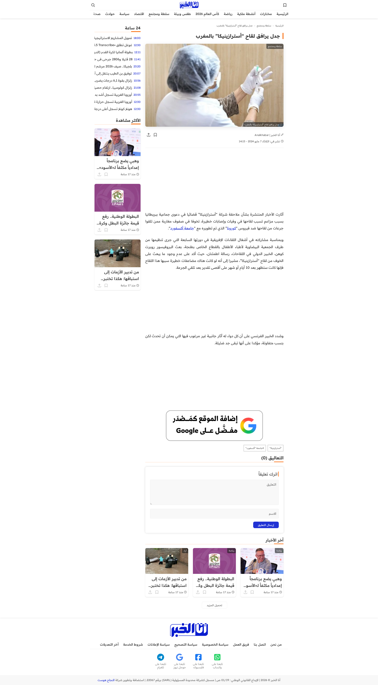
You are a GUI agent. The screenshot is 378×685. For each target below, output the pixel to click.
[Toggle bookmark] (155, 134)
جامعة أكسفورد (182, 228)
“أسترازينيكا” (276, 448)
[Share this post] (148, 134)
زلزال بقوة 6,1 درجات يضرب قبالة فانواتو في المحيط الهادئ (113, 80)
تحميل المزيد (214, 605)
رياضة (228, 14)
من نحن (276, 644)
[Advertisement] (214, 181)
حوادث (110, 14)
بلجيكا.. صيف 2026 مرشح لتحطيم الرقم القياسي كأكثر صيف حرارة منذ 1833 (113, 66)
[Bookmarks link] (285, 5)
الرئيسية (282, 14)
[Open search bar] (93, 5)
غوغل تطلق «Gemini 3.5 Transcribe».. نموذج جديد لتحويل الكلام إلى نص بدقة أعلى (113, 45)
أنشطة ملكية (246, 14)
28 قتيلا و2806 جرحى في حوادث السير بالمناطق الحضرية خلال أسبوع (113, 59)
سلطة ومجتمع (159, 14)
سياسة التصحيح (185, 644)
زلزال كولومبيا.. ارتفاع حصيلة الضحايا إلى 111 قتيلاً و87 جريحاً (113, 87)
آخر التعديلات (109, 644)
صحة (97, 14)
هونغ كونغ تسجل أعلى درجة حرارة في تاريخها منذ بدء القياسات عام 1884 (113, 109)
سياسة (124, 14)
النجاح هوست (106, 680)
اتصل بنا (260, 644)
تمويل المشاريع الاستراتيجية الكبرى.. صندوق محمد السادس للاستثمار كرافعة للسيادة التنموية (113, 38)
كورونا (231, 228)
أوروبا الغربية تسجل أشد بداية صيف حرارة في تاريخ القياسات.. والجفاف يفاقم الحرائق (113, 95)
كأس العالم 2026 (207, 14)
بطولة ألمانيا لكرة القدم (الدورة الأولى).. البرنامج (113, 52)
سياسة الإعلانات (159, 644)
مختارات (266, 14)
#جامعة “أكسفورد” (255, 448)
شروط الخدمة (133, 644)
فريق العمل (241, 644)
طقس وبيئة (182, 14)
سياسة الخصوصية (215, 644)
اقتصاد (139, 14)
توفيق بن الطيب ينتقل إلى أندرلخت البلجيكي (113, 73)
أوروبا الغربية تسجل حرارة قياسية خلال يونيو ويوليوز (113, 102)
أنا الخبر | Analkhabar (268, 135)
